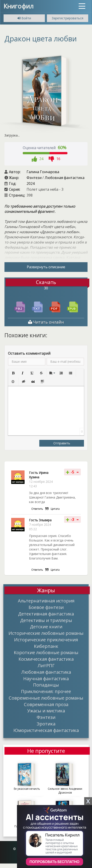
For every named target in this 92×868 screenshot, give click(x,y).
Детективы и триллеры (46, 620)
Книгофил (19, 6)
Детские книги (46, 626)
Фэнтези (34, 177)
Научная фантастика (46, 678)
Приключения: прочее (46, 691)
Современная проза (46, 704)
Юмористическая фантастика (46, 730)
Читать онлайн (48, 322)
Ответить (37, 509)
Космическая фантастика (46, 659)
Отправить (61, 443)
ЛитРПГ (46, 665)
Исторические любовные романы (46, 633)
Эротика (46, 723)
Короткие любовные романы (46, 652)
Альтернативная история (46, 600)
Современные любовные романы (46, 698)
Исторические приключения (46, 639)
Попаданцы (46, 685)
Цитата (55, 509)
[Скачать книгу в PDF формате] (55, 306)
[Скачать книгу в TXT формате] (37, 306)
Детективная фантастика (46, 614)
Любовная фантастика (64, 177)
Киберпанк (46, 646)
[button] (13, 373)
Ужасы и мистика (46, 710)
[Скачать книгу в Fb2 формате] (19, 306)
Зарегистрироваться (67, 18)
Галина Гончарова (43, 171)
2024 (31, 183)
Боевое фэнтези (46, 607)
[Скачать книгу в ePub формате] (72, 306)
